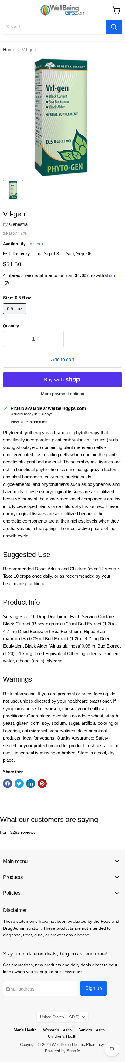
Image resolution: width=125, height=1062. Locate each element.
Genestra (18, 224)
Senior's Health (91, 1030)
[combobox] (54, 27)
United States (59, 1017)
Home (9, 49)
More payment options (62, 393)
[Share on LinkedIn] (30, 783)
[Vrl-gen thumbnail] (13, 190)
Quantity (11, 326)
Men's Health (25, 1030)
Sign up (93, 988)
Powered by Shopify (62, 1051)
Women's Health (57, 1030)
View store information (29, 422)
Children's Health (62, 1036)
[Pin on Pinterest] (42, 783)
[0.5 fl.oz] (15, 315)
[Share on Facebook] (7, 783)
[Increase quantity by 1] (56, 339)
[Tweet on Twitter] (19, 783)
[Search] (114, 27)
